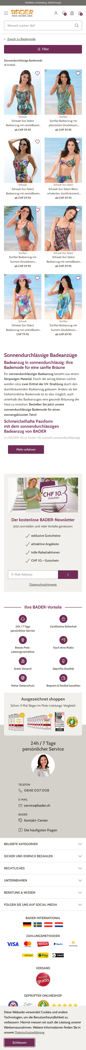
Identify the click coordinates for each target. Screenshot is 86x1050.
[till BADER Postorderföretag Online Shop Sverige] (38, 924)
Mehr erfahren (26, 449)
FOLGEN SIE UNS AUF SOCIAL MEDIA (30, 905)
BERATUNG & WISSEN (19, 892)
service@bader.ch (37, 805)
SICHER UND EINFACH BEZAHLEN (28, 856)
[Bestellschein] (72, 13)
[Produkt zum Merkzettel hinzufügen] (37, 73)
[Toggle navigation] (6, 13)
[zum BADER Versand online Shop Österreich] (48, 924)
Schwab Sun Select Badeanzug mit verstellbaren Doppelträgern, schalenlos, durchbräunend (23, 123)
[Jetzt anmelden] (68, 574)
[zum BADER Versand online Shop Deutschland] (27, 924)
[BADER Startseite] (22, 13)
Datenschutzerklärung (29, 1032)
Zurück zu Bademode (21, 39)
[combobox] (43, 25)
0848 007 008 (36, 790)
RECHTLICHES (14, 868)
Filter (45, 49)
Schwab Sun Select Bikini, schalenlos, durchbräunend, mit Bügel (63, 191)
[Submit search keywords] (77, 25)
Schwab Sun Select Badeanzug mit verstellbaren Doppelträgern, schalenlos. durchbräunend (23, 327)
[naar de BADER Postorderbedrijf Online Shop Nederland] (59, 924)
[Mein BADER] (56, 13)
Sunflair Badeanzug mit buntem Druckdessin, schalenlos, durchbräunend (23, 259)
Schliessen (19, 1042)
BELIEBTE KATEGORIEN (21, 844)
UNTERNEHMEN (15, 880)
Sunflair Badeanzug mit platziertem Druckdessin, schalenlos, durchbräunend (63, 123)
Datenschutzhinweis (43, 584)
